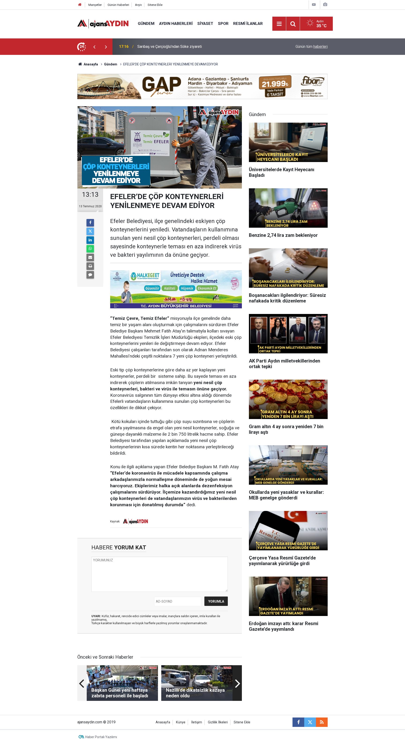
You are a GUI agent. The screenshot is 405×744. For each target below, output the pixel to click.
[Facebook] (90, 223)
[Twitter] (90, 231)
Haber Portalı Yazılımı (101, 737)
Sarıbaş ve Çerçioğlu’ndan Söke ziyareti (169, 46)
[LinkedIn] (90, 240)
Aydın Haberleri (176, 23)
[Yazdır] (90, 266)
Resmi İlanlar (248, 23)
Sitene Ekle (155, 5)
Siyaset (205, 23)
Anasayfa (90, 64)
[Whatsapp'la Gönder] (90, 249)
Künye (180, 722)
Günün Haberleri (118, 5)
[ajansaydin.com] (102, 23)
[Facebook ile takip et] (298, 722)
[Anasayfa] (79, 5)
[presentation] (94, 46)
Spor (223, 23)
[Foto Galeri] (325, 4)
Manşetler (95, 5)
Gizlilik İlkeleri (218, 722)
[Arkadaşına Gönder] (90, 257)
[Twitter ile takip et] (310, 722)
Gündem (146, 23)
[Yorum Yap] (90, 275)
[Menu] (279, 23)
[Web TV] (313, 4)
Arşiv (138, 5)
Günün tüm (312, 46)
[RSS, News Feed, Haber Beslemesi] (322, 722)
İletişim (196, 722)
